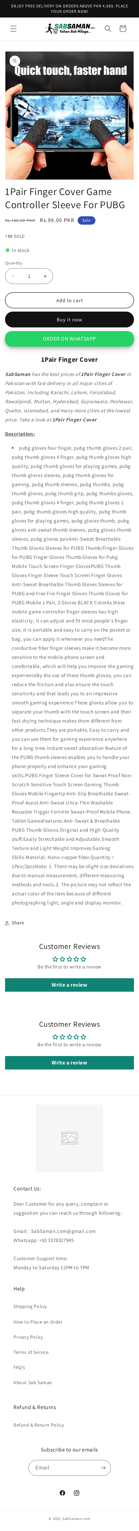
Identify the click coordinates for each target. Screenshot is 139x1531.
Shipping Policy (30, 1306)
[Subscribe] (103, 1468)
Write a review (69, 984)
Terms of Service (31, 1352)
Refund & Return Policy (38, 1425)
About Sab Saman (32, 1382)
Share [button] (18, 923)
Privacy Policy (28, 1337)
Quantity (13, 263)
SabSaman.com (76, 1518)
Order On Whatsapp (69, 338)
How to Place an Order (38, 1322)
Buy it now (69, 319)
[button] (13, 28)
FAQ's (19, 1367)
